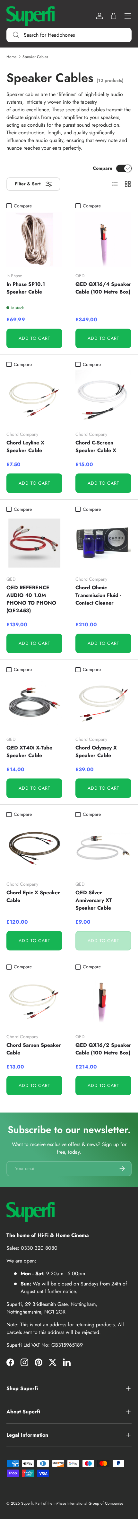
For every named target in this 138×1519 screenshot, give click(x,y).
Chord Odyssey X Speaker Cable (96, 751)
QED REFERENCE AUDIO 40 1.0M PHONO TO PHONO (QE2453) (31, 599)
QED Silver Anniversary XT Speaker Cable (93, 900)
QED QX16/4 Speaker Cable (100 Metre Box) (103, 287)
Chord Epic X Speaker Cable (33, 896)
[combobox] (69, 35)
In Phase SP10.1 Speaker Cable (25, 287)
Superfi (27, 1503)
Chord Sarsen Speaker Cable (33, 1048)
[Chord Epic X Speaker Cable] (34, 848)
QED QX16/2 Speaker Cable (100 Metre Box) (103, 1048)
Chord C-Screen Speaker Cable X (95, 446)
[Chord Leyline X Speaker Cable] (34, 398)
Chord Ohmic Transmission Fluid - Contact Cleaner (98, 595)
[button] (114, 16)
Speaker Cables (35, 57)
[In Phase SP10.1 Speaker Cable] (34, 239)
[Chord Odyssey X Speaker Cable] (103, 703)
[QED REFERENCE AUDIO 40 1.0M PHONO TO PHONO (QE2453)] (34, 543)
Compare (102, 168)
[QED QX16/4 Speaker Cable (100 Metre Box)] (103, 239)
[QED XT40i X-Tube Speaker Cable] (34, 703)
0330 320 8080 (39, 1248)
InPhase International (70, 1503)
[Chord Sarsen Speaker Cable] (34, 1000)
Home (11, 57)
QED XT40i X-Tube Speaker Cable (29, 751)
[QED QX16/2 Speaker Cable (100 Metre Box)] (103, 1000)
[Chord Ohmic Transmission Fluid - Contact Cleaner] (103, 543)
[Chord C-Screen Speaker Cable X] (103, 398)
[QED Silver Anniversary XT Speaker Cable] (103, 848)
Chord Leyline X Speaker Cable (25, 446)
